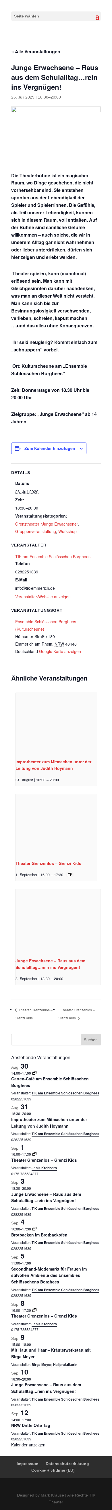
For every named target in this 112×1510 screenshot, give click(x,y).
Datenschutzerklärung (67, 1463)
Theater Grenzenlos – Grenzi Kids (48, 863)
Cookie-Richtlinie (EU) (53, 1470)
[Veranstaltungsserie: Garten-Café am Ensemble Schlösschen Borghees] (34, 1073)
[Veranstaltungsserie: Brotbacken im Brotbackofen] (34, 1228)
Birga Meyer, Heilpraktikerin (54, 1364)
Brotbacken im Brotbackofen (39, 1235)
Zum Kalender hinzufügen (49, 448)
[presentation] (56, 723)
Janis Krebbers (44, 1167)
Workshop (67, 531)
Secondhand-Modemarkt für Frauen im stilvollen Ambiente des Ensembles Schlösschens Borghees (49, 1275)
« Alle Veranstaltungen (35, 51)
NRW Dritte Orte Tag (30, 1425)
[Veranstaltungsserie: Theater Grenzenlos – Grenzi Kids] (70, 874)
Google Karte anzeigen (60, 651)
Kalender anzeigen (28, 1445)
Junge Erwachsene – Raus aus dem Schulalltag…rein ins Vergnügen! (46, 1197)
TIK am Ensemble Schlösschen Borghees (52, 556)
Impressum (27, 1463)
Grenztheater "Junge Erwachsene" (46, 524)
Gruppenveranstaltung (35, 531)
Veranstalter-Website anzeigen (43, 596)
